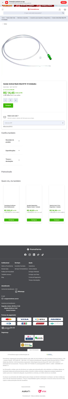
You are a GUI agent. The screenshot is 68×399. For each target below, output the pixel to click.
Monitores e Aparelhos (23, 17)
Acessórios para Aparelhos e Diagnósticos (40, 17)
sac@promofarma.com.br (11, 298)
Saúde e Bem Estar (10, 17)
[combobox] (34, 13)
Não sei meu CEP (7, 126)
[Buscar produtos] (63, 13)
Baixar (63, 2)
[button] (12, 141)
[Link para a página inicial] (3, 18)
